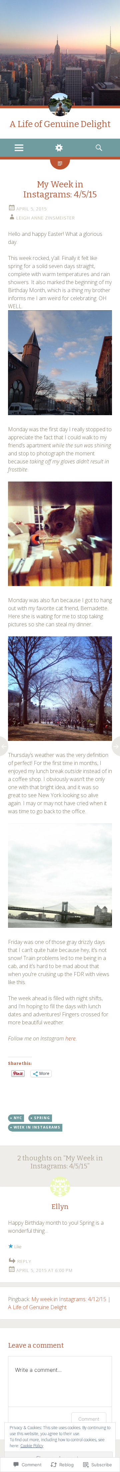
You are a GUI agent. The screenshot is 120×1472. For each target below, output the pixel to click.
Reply (24, 1261)
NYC (18, 1117)
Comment (88, 1419)
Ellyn (60, 1207)
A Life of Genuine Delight (60, 124)
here (70, 1038)
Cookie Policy (31, 1446)
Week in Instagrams (37, 1127)
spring (42, 1117)
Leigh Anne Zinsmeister (45, 218)
